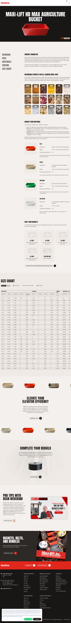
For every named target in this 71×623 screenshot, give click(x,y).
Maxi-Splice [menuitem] (42, 583)
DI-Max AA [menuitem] (26, 606)
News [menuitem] (41, 602)
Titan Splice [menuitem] (42, 585)
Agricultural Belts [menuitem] (44, 576)
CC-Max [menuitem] (26, 582)
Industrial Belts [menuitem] (43, 578)
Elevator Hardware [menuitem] (44, 587)
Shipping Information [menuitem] (60, 580)
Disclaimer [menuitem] (58, 587)
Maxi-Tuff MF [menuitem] (27, 604)
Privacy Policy (67, 619)
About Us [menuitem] (58, 576)
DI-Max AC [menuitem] (26, 607)
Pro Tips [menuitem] (42, 600)
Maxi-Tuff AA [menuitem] (27, 602)
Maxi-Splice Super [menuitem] (44, 580)
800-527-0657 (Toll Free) (8, 580)
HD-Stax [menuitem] (26, 583)
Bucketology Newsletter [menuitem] (45, 607)
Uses (4, 58)
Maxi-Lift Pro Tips (8, 520)
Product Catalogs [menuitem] (44, 598)
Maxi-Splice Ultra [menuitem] (44, 582)
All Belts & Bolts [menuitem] (43, 589)
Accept (28, 619)
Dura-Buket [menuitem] (26, 585)
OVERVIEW (6, 54)
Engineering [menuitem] (58, 578)
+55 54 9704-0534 (7, 584)
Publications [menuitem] (42, 604)
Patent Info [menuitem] (58, 589)
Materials (6, 61)
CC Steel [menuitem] (26, 589)
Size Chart (6, 68)
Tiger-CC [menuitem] (26, 578)
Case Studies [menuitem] (43, 606)
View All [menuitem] (25, 591)
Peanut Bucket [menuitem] (27, 587)
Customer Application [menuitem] (61, 591)
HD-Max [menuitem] (25, 580)
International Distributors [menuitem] (62, 582)
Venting (5, 65)
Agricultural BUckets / (35, 9)
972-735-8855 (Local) (7, 582)
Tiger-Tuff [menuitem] (26, 576)
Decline (37, 619)
